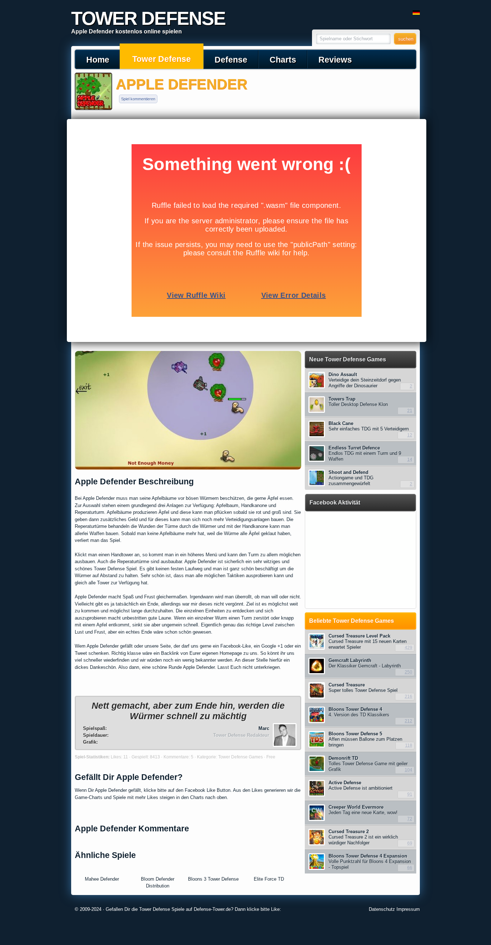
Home (97, 59)
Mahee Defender (102, 879)
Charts (283, 59)
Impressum (408, 909)
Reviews (335, 59)
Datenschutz (382, 909)
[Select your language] (416, 13)
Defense (231, 59)
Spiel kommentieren (138, 99)
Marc (263, 728)
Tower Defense (161, 59)
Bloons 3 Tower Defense (213, 879)
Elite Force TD (269, 879)
